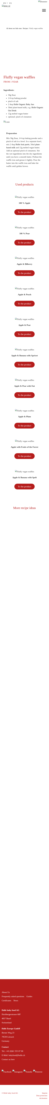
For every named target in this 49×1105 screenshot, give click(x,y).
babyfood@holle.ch (17, 1055)
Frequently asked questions (13, 996)
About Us (6, 992)
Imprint (44, 1093)
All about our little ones (14, 28)
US (10, 3)
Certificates (6, 1000)
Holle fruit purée (22, 144)
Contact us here (8, 1059)
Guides (29, 996)
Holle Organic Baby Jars (24, 104)
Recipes (25, 28)
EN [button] (4, 3)
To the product (24, 212)
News (15, 1000)
